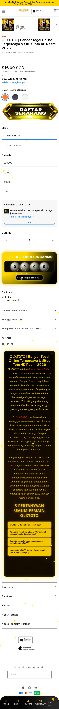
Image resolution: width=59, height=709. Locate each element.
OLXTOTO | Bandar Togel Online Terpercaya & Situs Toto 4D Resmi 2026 (29, 3)
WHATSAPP (40, 704)
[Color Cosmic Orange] (5, 97)
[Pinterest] (13, 344)
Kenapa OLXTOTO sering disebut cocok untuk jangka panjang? (27, 551)
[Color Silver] (25, 97)
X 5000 (8, 162)
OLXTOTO (21, 417)
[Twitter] (8, 344)
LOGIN (17, 704)
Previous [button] (2, 3)
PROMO (6, 704)
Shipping (16, 71)
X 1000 (7, 172)
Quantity (6, 233)
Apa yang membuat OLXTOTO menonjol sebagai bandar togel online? (28, 533)
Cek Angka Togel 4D (29, 277)
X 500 (7, 182)
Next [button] (56, 3)
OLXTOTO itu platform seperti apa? (25, 525)
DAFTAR (29, 704)
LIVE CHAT (51, 704)
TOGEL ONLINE (12, 135)
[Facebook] (4, 344)
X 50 (6, 191)
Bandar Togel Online (39, 369)
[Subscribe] (48, 674)
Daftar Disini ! (39, 4)
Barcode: (20, 53)
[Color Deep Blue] (15, 97)
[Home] (23, 10)
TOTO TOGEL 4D (13, 145)
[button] (3, 11)
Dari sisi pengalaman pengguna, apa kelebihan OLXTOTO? (26, 542)
